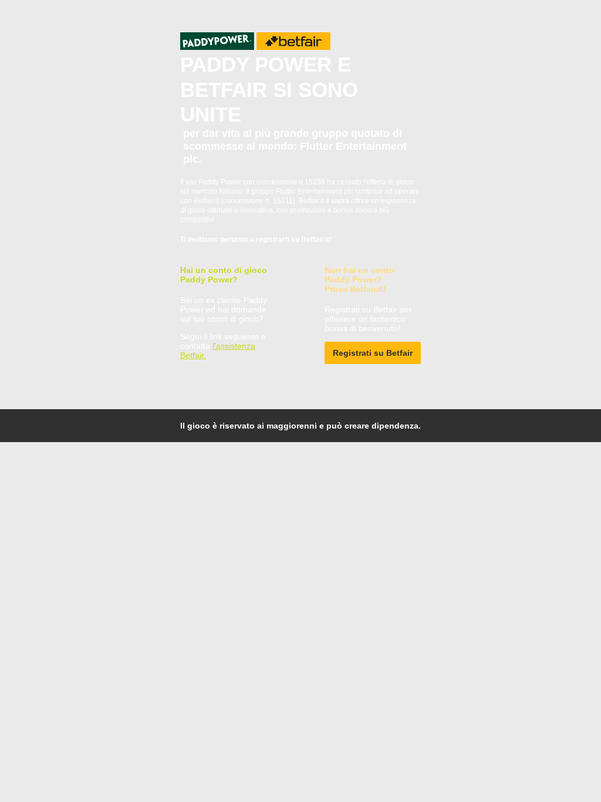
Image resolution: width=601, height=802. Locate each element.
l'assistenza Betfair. (217, 350)
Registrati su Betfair (373, 353)
